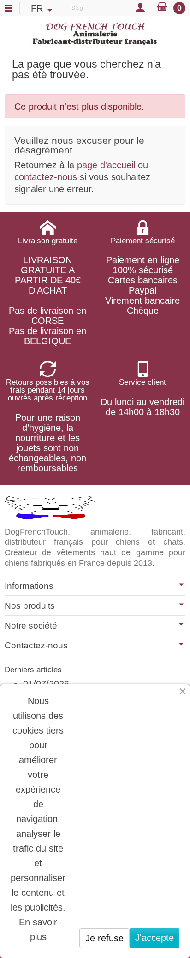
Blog (77, 7)
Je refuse (104, 938)
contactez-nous (45, 177)
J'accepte (154, 938)
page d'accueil (106, 165)
